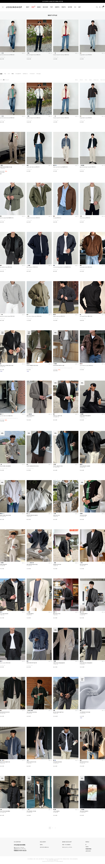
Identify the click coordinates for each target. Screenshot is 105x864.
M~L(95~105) (55, 220)
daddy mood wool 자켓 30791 (59, 316)
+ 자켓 (12, 73)
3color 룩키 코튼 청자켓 (4, 614)
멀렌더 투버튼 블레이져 (30, 416)
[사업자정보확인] (75, 858)
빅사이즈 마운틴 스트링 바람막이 (5, 466)
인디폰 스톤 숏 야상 (56, 516)
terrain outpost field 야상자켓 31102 (7, 217)
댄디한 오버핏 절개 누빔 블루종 (85, 467)
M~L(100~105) (83, 318)
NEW (33, 7)
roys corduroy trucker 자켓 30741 (86, 365)
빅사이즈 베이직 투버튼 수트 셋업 (58, 365)
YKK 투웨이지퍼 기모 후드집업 (85, 713)
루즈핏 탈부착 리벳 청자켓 (57, 762)
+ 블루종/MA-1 (25, 73)
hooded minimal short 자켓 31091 (33, 217)
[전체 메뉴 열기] (2, 7)
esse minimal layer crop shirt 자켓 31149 (88, 167)
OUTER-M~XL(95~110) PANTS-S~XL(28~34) (9, 418)
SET (79, 7)
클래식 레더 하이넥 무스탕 (84, 762)
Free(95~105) (2, 57)
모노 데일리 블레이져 (30, 614)
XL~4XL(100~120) (3, 468)
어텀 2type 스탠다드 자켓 (57, 416)
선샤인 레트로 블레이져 (83, 614)
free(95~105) (82, 220)
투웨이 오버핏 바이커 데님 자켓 (32, 662)
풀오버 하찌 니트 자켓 (56, 614)
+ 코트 (8, 73)
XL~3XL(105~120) (30, 468)
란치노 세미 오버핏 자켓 (84, 565)
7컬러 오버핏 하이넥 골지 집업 (32, 713)
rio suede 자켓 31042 (57, 217)
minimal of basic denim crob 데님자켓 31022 (62, 267)
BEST (27, 7)
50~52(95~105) (29, 665)
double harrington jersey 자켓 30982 (7, 316)
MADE (39, 7)
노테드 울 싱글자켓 (56, 812)
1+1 (75, 7)
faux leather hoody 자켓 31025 (6, 267)
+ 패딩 (5, 73)
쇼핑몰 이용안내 (88, 851)
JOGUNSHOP (14, 7)
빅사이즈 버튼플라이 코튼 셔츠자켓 (32, 365)
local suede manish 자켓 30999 (86, 267)
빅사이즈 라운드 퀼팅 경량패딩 (5, 812)
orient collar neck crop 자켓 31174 (33, 167)
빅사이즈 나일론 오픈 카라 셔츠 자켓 (32, 466)
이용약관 (87, 846)
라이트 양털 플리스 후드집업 (31, 812)
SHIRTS (57, 7)
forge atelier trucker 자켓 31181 (86, 54)
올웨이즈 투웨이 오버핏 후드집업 (5, 516)
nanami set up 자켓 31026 (85, 217)
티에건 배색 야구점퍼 (83, 516)
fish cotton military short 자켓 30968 (34, 316)
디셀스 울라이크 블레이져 (84, 812)
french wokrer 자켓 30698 (5, 662)
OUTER (70, 7)
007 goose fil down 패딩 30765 (86, 316)
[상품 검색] (97, 7)
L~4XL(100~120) (83, 418)
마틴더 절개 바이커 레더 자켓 (4, 713)
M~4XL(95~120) (30, 367)
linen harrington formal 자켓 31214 (33, 54)
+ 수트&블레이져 (18, 73)
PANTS (64, 7)
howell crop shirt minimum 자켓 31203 (61, 54)
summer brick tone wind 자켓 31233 (7, 54)
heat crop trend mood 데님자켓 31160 (60, 167)
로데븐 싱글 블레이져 (3, 565)
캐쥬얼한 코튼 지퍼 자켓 (57, 565)
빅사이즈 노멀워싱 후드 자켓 (57, 467)
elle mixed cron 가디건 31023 (32, 267)
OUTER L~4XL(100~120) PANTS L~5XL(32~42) (62, 367)
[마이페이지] (100, 7)
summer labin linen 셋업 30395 (6, 415)
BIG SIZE (45, 7)
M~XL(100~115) (3, 269)
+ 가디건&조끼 (32, 73)
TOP (51, 7)
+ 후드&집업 (38, 73)
